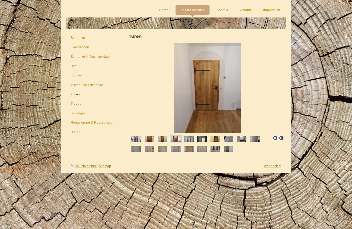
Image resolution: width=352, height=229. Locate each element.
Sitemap (105, 166)
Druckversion (86, 166)
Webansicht (272, 166)
